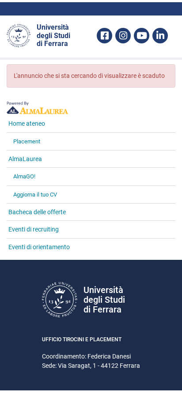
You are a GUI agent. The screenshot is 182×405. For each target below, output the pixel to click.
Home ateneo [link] (26, 123)
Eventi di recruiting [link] (33, 229)
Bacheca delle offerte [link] (37, 212)
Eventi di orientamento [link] (39, 247)
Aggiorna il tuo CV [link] (35, 194)
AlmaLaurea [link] (25, 158)
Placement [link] (26, 141)
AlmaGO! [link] (24, 176)
